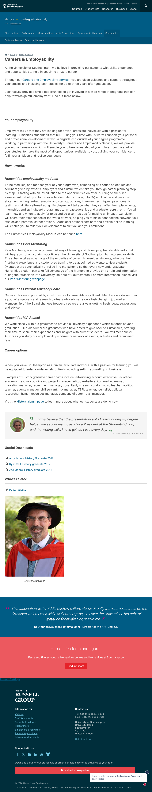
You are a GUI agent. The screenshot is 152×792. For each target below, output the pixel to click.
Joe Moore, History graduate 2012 (30, 469)
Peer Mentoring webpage (28, 279)
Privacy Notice (51, 787)
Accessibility (35, 787)
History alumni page (31, 401)
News (119, 4)
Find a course (28, 33)
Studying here (12, 33)
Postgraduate (17, 489)
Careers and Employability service (46, 80)
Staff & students (24, 718)
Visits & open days (65, 33)
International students (27, 737)
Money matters (45, 33)
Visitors (19, 714)
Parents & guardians (26, 733)
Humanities (16, 23)
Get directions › (84, 739)
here (79, 234)
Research (107, 8)
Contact (134, 4)
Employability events (35, 40)
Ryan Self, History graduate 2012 (29, 464)
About (89, 4)
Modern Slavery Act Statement (76, 787)
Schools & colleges (25, 722)
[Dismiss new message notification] (147, 772)
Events (126, 4)
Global (133, 8)
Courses (77, 8)
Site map (21, 787)
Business (121, 8)
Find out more (76, 665)
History (10, 19)
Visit (95, 4)
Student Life (92, 8)
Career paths (111, 33)
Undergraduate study (33, 19)
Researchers (22, 725)
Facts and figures (13, 40)
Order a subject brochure (89, 33)
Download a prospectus (75, 770)
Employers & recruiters (28, 729)
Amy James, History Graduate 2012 (31, 458)
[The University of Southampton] (13, 6)
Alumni (101, 4)
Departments (110, 4)
